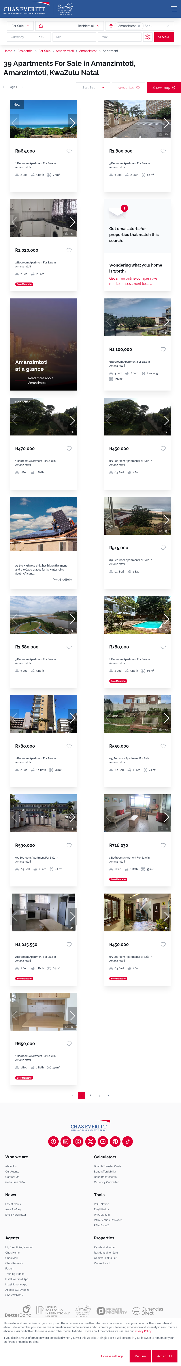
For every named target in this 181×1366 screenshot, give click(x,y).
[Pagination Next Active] (22, 87)
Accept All (164, 1356)
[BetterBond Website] (18, 1311)
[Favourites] (69, 151)
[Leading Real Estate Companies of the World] (65, 9)
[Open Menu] (173, 8)
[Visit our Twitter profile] (90, 1141)
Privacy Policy (143, 1331)
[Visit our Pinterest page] (115, 1141)
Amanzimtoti (65, 51)
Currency (17, 37)
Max (104, 37)
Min (58, 37)
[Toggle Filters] (148, 37)
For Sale (45, 51)
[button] (139, 26)
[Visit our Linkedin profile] (65, 1141)
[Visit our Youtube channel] (103, 1141)
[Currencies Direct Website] (147, 1311)
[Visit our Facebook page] (53, 1141)
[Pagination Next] (108, 1095)
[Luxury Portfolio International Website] (53, 1311)
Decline (140, 1356)
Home (8, 51)
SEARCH (164, 37)
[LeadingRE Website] (83, 1311)
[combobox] (162, 26)
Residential (25, 51)
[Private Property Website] (111, 1311)
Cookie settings (112, 1356)
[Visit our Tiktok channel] (127, 1141)
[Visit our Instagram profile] (78, 1141)
